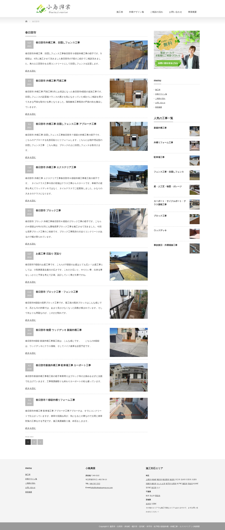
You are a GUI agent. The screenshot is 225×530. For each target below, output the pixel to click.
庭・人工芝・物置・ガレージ (168, 186)
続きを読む (30, 71)
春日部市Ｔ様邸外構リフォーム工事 (55, 400)
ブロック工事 (160, 215)
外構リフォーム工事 (163, 142)
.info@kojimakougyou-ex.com (102, 487)
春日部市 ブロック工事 (48, 210)
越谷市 (153, 484)
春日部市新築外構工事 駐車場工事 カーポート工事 (63, 365)
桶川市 (159, 479)
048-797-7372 (95, 484)
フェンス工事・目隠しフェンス (169, 172)
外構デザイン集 (136, 12)
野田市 (157, 496)
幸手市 (168, 484)
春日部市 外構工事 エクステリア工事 (56, 167)
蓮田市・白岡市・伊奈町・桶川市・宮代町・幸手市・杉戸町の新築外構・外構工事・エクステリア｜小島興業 (155, 526)
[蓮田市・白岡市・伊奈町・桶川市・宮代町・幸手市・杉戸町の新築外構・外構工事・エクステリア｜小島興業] (56, 10)
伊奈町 (153, 479)
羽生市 (190, 484)
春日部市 (165, 479)
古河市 (148, 504)
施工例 (119, 12)
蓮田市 (184, 484)
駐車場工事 (159, 157)
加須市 (172, 479)
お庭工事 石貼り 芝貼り (49, 253)
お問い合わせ (175, 12)
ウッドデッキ (160, 230)
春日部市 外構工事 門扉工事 (51, 80)
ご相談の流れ (156, 12)
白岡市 (173, 484)
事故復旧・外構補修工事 (165, 245)
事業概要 (192, 12)
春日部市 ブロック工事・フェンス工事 (57, 291)
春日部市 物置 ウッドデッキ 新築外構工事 (59, 330)
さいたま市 (161, 484)
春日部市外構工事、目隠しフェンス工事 (58, 42)
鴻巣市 (148, 484)
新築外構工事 (160, 128)
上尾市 (148, 479)
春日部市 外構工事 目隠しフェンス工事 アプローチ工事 (66, 124)
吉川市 (153, 487)
